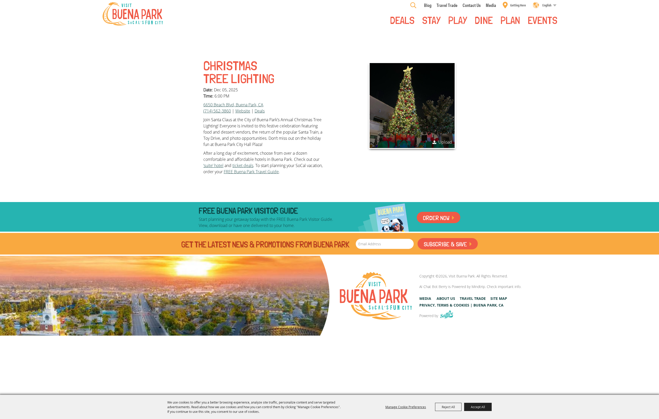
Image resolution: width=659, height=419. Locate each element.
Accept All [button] (478, 407)
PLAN (510, 19)
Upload (445, 142)
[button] (412, 105)
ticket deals (242, 165)
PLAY (457, 19)
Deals (402, 19)
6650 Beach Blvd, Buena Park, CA (233, 105)
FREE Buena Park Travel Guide (251, 171)
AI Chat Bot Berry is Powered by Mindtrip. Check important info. (470, 286)
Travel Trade (473, 298)
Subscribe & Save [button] (445, 244)
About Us (446, 298)
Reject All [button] (448, 407)
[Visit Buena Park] (132, 14)
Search (413, 5)
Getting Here (518, 5)
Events (542, 19)
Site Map (498, 298)
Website (242, 111)
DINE (484, 19)
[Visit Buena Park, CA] (376, 296)
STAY (431, 19)
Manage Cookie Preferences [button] (405, 407)
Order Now (436, 218)
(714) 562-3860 (217, 111)
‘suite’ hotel (213, 165)
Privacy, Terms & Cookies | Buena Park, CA (461, 305)
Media (425, 298)
